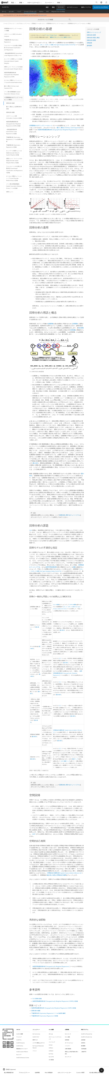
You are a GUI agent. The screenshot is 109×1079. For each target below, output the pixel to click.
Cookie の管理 (80, 1072)
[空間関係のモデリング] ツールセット (40, 125)
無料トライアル (86, 7)
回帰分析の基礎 (10, 103)
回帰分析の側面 (10, 112)
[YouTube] (11, 1046)
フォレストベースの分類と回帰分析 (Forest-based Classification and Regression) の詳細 (14, 169)
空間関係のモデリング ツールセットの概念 (79, 23)
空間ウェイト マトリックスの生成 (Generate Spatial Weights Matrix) (13, 68)
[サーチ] (70, 19)
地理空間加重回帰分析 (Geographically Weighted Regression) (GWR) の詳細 (13, 124)
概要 (47, 7)
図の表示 (35, 463)
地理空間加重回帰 (51, 567)
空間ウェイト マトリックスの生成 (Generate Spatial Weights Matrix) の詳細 (14, 161)
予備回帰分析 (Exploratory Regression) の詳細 (13, 146)
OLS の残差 (56, 604)
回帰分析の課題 (91, 40)
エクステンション (72, 7)
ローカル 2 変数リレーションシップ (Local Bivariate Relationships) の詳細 (14, 178)
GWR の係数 (72, 604)
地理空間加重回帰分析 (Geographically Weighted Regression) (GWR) (11, 75)
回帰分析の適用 (91, 35)
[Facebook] (4, 1042)
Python (41, 11)
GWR (33, 834)
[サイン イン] (106, 2)
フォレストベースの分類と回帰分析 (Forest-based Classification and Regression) (13, 48)
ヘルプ (19, 11)
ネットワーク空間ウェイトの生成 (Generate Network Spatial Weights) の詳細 (14, 153)
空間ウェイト (9, 192)
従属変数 (50, 324)
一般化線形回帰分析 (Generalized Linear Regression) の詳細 (11, 131)
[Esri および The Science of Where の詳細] (8, 1034)
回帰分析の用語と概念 (93, 37)
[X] (8, 1042)
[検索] (96, 2)
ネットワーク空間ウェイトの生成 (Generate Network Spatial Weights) (13, 61)
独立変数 (81, 328)
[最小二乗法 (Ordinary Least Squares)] (68, 127)
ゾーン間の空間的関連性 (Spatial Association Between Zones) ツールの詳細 (14, 186)
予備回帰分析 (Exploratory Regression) (11, 41)
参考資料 (89, 45)
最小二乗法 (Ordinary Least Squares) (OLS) (11, 87)
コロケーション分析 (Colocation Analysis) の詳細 (14, 117)
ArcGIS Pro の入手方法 (101, 7)
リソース (61, 7)
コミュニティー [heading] (36, 1029)
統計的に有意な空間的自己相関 (56, 875)
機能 (53, 7)
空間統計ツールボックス (38, 23)
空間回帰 (89, 43)
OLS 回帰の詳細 (37, 998)
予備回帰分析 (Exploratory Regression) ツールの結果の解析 (14, 139)
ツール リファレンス (30, 11)
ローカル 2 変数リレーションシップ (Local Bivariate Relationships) (13, 81)
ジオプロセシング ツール (23, 23)
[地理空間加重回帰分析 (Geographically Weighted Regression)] (57, 129)
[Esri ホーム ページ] (4, 2)
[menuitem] (23, 1034)
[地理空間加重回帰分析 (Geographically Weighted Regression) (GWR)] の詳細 (55, 1001)
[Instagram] (8, 1046)
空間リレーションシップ (94, 32)
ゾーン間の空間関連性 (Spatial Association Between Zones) (12, 93)
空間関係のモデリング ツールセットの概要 (13, 29)
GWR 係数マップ (65, 761)
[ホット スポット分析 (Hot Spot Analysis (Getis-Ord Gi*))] (57, 45)
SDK (47, 11)
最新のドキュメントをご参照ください (61, 37)
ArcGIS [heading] (18, 1029)
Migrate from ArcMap (58, 11)
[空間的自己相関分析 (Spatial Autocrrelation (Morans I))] (64, 873)
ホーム (4, 11)
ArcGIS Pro (5, 7)
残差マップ (75, 759)
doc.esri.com (43, 15)
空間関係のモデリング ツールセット (56, 23)
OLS (30, 530)
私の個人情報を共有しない (96, 1072)
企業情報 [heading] (67, 1029)
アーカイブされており (50, 35)
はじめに (11, 11)
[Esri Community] (4, 1046)
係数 (74, 567)
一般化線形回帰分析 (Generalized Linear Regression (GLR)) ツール (13, 54)
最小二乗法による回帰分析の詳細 (14, 108)
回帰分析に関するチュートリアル (69, 515)
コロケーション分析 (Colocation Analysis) (13, 35)
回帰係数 (73, 330)
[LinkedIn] (11, 1042)
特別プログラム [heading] (84, 1029)
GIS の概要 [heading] (51, 1029)
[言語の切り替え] (101, 2)
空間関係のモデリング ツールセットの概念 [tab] (13, 98)
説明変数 (75, 324)
